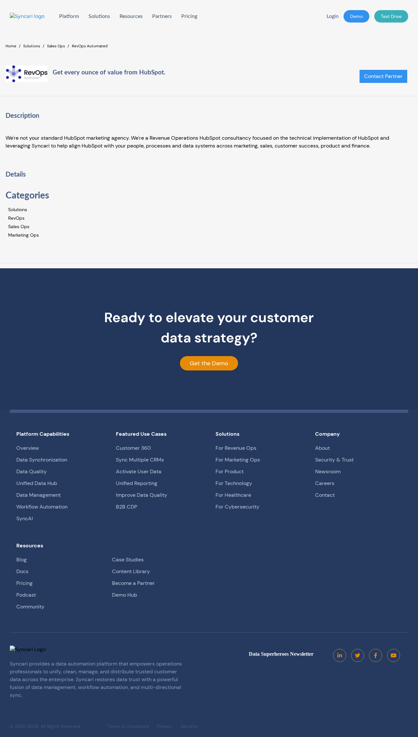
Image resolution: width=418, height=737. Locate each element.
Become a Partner (133, 583)
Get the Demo (209, 363)
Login (333, 16)
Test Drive (391, 16)
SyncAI (24, 518)
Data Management (38, 495)
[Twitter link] (357, 655)
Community (30, 606)
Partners (162, 16)
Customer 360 (133, 448)
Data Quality (31, 471)
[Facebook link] (375, 655)
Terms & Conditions (128, 726)
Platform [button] (69, 16)
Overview (27, 448)
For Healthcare (233, 495)
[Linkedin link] (339, 655)
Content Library (131, 571)
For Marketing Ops (238, 459)
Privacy (164, 726)
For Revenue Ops (236, 448)
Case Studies (128, 559)
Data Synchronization (41, 459)
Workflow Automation (42, 506)
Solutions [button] (99, 16)
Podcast (26, 594)
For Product (230, 471)
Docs (22, 571)
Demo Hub (124, 594)
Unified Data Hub (36, 483)
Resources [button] (131, 16)
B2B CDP (126, 506)
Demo (356, 16)
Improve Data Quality (141, 495)
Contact (325, 495)
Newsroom (328, 471)
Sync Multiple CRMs (140, 459)
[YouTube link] (393, 655)
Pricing (189, 16)
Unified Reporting (136, 483)
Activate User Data (138, 471)
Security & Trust (334, 459)
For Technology (234, 483)
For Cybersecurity (237, 506)
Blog (21, 559)
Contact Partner (383, 76)
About (322, 448)
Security (189, 726)
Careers (324, 483)
